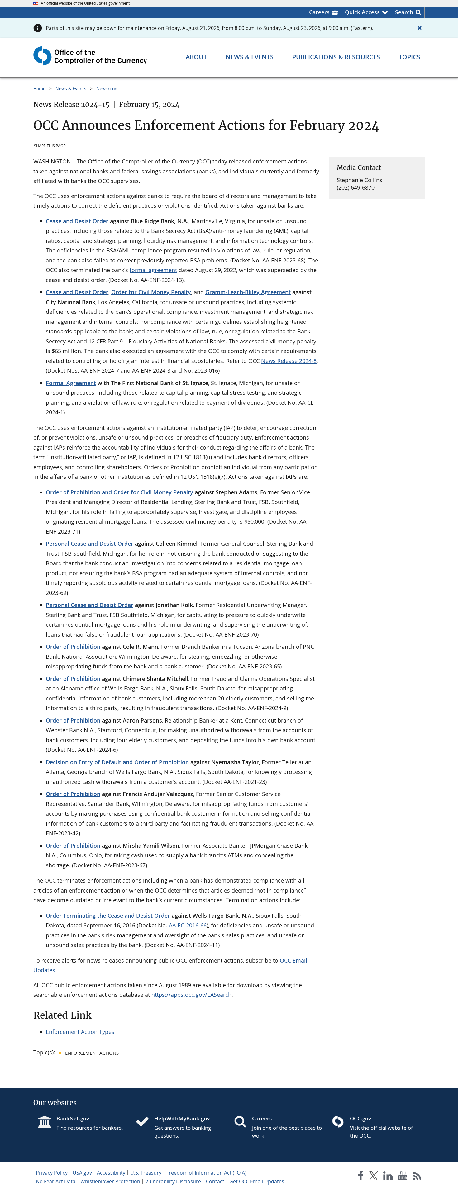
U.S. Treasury (145, 1172)
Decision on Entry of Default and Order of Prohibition (117, 762)
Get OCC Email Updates (256, 1181)
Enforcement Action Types (80, 1031)
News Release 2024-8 (289, 361)
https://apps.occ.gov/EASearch (191, 994)
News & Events (70, 89)
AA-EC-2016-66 (188, 925)
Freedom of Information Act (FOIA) (206, 1172)
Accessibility (111, 1172)
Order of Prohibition (73, 646)
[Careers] (242, 1122)
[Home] (145, 1122)
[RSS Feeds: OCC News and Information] (417, 1177)
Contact (215, 1181)
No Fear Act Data (55, 1181)
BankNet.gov (72, 1118)
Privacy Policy (52, 1172)
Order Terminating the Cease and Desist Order (108, 915)
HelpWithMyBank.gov (182, 1118)
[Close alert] (420, 28)
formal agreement (153, 270)
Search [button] (404, 12)
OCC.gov (360, 1118)
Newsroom (107, 89)
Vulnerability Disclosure (173, 1181)
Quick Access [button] (362, 12)
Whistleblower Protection (110, 1181)
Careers (319, 12)
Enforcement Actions (92, 1053)
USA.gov (82, 1172)
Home (39, 89)
